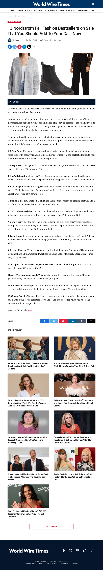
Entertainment (51, 10)
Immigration (83, 10)
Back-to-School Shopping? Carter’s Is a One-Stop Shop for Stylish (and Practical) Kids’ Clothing (28, 366)
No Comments (57, 40)
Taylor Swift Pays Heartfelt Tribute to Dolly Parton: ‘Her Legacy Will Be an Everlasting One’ (73, 477)
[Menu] (10, 4)
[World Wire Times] (51, 4)
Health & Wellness (67, 10)
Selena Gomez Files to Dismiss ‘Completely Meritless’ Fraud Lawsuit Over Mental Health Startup (74, 403)
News (12, 10)
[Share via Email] (29, 47)
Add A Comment (51, 526)
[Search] (93, 4)
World (20, 10)
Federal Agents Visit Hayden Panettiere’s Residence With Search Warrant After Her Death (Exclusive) (73, 440)
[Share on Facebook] (10, 47)
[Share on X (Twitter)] (14, 47)
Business (38, 10)
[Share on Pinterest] (19, 47)
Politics (28, 10)
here (30, 310)
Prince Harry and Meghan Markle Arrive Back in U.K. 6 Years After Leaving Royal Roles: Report (28, 477)
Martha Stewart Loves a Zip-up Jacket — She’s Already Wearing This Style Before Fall (74, 364)
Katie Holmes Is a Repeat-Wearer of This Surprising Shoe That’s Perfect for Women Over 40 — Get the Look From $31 (27, 403)
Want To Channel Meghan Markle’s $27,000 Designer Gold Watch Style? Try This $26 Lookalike (27, 514)
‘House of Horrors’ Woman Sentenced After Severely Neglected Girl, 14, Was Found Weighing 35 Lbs (27, 440)
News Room (19, 40)
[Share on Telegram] (24, 47)
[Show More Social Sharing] (34, 47)
